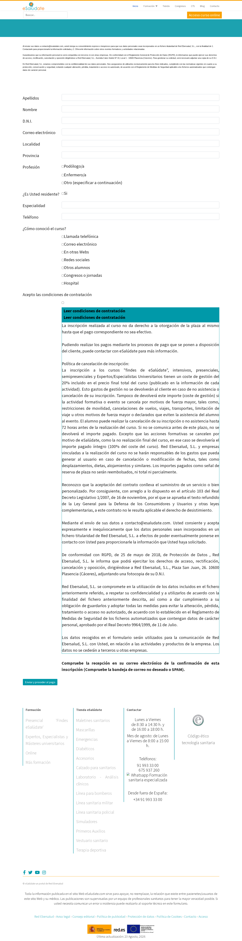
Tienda (166, 6)
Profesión (31, 167)
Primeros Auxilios (90, 831)
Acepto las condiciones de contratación (57, 294)
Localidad (31, 144)
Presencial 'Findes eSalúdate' (47, 724)
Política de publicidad (111, 916)
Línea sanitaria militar (94, 803)
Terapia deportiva (91, 850)
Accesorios (85, 758)
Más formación (38, 762)
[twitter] (30, 872)
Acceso (203, 916)
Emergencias (87, 739)
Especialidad (34, 205)
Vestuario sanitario (92, 840)
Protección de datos (141, 916)
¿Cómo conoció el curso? (44, 228)
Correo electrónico (39, 132)
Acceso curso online (204, 15)
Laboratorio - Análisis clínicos (97, 780)
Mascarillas (85, 729)
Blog (202, 6)
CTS (193, 6)
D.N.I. (27, 121)
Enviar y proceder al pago (40, 682)
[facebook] (24, 872)
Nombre (30, 109)
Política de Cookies (169, 916)
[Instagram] (44, 872)
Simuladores (86, 821)
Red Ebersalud (44, 916)
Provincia (31, 155)
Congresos (180, 6)
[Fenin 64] (198, 719)
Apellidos (31, 98)
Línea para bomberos (94, 793)
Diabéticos (85, 748)
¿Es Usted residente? (41, 194)
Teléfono (30, 217)
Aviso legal (63, 916)
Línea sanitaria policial (95, 812)
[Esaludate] (33, 6)
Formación (148, 6)
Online (31, 753)
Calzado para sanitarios (96, 767)
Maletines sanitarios (93, 720)
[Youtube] (37, 872)
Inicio (135, 6)
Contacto (214, 6)
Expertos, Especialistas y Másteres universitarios (47, 740)
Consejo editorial (83, 916)
